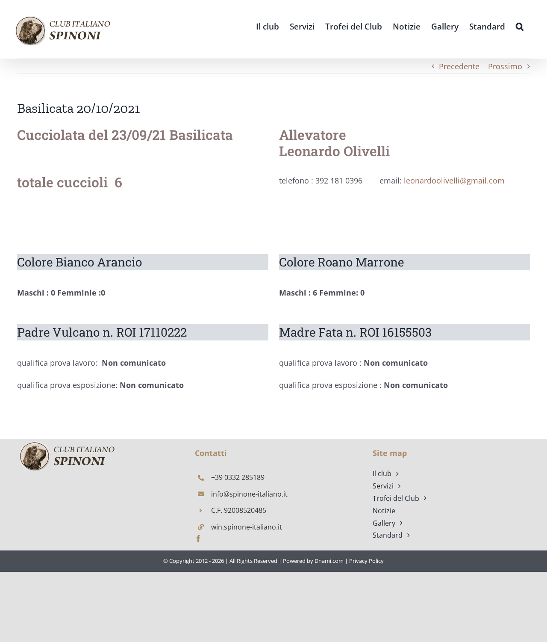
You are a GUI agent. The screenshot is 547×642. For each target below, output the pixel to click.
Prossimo (505, 66)
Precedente (459, 66)
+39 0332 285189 (238, 477)
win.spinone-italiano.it (246, 527)
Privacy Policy (366, 561)
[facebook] (198, 538)
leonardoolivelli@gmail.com (454, 180)
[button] (519, 26)
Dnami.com (329, 561)
